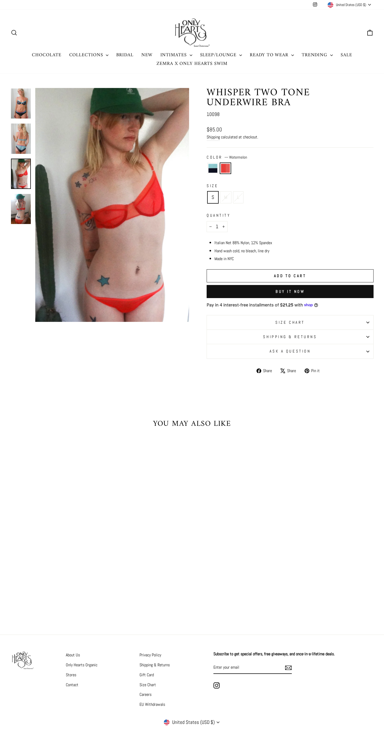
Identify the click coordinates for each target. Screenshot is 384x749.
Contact (72, 684)
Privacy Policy (150, 655)
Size (212, 185)
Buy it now (290, 291)
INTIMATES (174, 55)
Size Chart (147, 684)
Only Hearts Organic (81, 665)
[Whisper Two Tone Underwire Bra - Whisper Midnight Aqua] (50, 595)
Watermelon (225, 168)
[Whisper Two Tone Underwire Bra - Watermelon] (57, 595)
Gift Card (146, 675)
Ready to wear (270, 55)
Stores (71, 675)
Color (227, 157)
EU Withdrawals (152, 704)
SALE (346, 55)
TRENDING (315, 55)
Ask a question (290, 351)
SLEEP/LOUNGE (219, 55)
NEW (147, 55)
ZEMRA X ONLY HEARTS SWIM (192, 64)
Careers (145, 694)
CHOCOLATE (46, 55)
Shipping (213, 137)
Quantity (218, 215)
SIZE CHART (290, 322)
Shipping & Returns (290, 336)
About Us (73, 655)
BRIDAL (124, 55)
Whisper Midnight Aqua (213, 168)
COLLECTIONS (87, 55)
